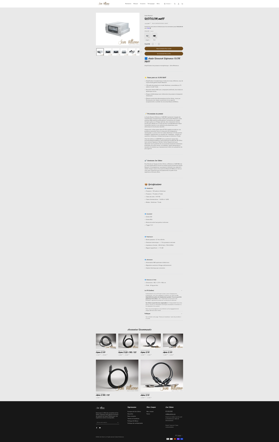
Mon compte (150, 411)
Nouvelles (130, 414)
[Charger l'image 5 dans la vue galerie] (132, 52)
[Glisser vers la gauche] (94, 52)
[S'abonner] (118, 422)
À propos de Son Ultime (134, 411)
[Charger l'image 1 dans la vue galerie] (100, 52)
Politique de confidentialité (135, 423)
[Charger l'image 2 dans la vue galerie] (108, 52)
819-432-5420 (169, 411)
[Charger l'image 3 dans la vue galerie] (116, 52)
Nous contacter (132, 416)
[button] (175, 3)
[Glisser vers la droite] (141, 52)
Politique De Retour (133, 421)
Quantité (147, 44)
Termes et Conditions (164, 316)
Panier (148, 414)
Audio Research (149, 15)
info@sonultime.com (170, 414)
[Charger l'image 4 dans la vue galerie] (124, 52)
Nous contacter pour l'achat (163, 48)
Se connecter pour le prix (164, 53)
